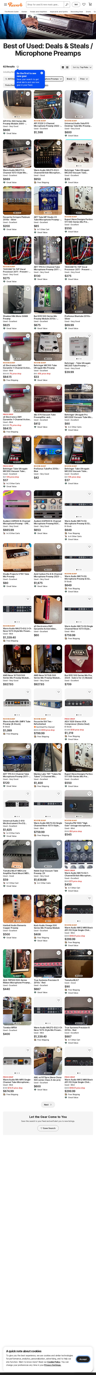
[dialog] (48, 1359)
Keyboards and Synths (59, 12)
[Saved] (84, 4)
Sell (76, 4)
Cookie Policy (53, 1362)
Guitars (24, 12)
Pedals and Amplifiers (38, 12)
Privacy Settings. (52, 1365)
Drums (88, 12)
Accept (83, 1359)
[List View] (67, 67)
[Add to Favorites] (18, 67)
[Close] (41, 73)
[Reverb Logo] (15, 4)
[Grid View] (63, 67)
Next (46, 1104)
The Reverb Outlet (11, 12)
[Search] (67, 5)
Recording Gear (77, 12)
